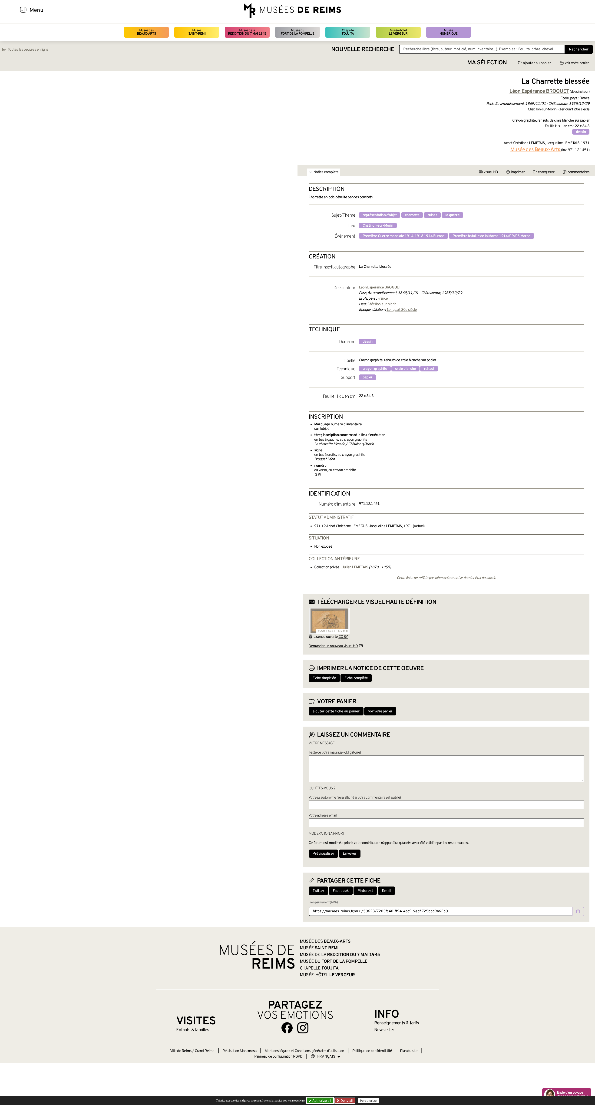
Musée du (297, 32)
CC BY (343, 637)
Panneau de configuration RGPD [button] (278, 1056)
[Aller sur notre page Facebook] (287, 1027)
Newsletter (384, 1030)
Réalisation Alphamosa (239, 1051)
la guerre (452, 215)
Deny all (346, 1100)
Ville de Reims (181, 1051)
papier (367, 377)
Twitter (318, 891)
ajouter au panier (537, 63)
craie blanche (405, 369)
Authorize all (321, 1100)
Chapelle (348, 32)
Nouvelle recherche (362, 49)
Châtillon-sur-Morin (378, 225)
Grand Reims (204, 1051)
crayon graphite (375, 369)
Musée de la (247, 32)
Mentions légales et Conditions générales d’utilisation (304, 1051)
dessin (581, 132)
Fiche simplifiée (324, 678)
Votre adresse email (323, 815)
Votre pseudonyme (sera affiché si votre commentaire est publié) (355, 797)
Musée (196, 32)
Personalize (368, 1100)
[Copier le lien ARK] (578, 911)
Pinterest (365, 891)
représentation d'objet (380, 215)
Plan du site (408, 1051)
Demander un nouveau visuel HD (333, 646)
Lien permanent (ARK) (323, 902)
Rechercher (578, 49)
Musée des (146, 32)
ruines (432, 215)
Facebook (341, 891)
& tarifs (396, 1023)
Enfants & (192, 1030)
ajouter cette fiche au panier (336, 711)
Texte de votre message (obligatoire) (335, 752)
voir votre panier (577, 63)
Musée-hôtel (398, 32)
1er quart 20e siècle (402, 310)
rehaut (429, 369)
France (383, 298)
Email (386, 891)
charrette (412, 215)
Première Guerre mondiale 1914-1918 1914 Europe (403, 236)
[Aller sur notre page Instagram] (302, 1027)
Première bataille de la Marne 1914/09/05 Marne (491, 236)
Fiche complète (356, 678)
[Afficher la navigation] (23, 10)
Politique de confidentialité (372, 1051)
